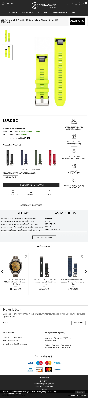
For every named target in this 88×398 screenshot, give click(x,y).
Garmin (23, 135)
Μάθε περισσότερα (78, 395)
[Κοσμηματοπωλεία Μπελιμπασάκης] (44, 5)
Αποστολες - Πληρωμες (31, 205)
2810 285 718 (74, 188)
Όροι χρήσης (44, 381)
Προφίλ (44, 390)
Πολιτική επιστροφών (44, 387)
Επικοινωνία (44, 378)
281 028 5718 (12, 341)
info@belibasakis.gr (18, 344)
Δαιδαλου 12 (10, 177)
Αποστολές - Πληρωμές (44, 384)
